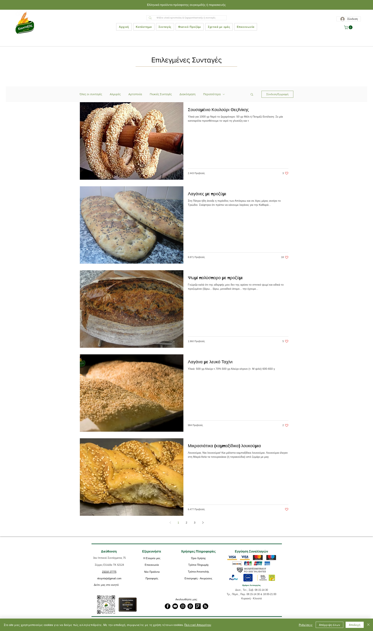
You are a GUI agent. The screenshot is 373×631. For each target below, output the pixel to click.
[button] (348, 27)
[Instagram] (183, 606)
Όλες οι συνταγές (91, 94)
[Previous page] (170, 522)
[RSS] (205, 606)
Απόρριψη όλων (329, 625)
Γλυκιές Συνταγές (161, 94)
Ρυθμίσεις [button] (306, 625)
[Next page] (202, 522)
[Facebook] (167, 606)
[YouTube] (175, 606)
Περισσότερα (212, 94)
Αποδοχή (354, 625)
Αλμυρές (115, 94)
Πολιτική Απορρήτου (197, 625)
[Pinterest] (190, 606)
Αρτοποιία (135, 94)
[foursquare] (198, 606)
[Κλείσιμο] (368, 625)
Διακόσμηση (187, 94)
